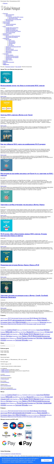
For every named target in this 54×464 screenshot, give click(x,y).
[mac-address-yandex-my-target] (6, 112)
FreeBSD (29, 329)
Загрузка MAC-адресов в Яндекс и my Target (17, 115)
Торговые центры (40, 324)
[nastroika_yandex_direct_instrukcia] (6, 262)
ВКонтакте (3, 336)
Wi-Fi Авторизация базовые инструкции (18, 318)
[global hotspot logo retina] (10, 11)
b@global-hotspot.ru (5, 382)
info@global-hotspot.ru (5, 375)
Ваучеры (9, 336)
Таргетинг (18, 340)
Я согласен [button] (46, 460)
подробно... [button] (30, 461)
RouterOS (30, 332)
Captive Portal (12, 330)
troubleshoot (6, 318)
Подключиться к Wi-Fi (15, 1)
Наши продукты (12, 324)
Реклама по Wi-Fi (21, 324)
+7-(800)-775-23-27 (5, 370)
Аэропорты (34, 320)
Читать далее (3, 96)
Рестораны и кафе (31, 324)
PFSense (24, 332)
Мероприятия (4, 324)
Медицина (49, 322)
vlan (18, 334)
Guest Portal (40, 330)
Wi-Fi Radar (23, 334)
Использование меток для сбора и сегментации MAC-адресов (23, 85)
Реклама (24, 338)
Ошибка (15, 338)
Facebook (24, 330)
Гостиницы (4, 322)
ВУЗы (48, 320)
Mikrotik (9, 332)
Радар (19, 338)
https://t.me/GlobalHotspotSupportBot (8, 389)
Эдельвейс (30, 340)
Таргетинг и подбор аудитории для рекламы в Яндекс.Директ (23, 204)
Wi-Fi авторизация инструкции (19, 320)
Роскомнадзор (31, 338)
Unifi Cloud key (14, 334)
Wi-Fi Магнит (34, 318)
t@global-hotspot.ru (5, 378)
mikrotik (2, 318)
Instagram (3, 332)
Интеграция (37, 336)
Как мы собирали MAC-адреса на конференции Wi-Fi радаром (23, 144)
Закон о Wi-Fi (12, 322)
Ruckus (35, 332)
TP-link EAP (49, 332)
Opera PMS (20, 332)
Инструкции (21, 322)
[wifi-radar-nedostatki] (6, 231)
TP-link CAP (42, 332)
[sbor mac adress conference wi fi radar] (6, 141)
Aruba (5, 329)
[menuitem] (28, 17)
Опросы (12, 338)
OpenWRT (15, 332)
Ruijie (38, 332)
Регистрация (3, 1)
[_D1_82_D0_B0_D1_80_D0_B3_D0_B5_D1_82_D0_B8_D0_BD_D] (6, 292)
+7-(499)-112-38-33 (5, 369)
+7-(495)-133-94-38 (5, 372)
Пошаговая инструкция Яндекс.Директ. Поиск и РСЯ (20, 265)
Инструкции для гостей (30, 322)
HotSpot (47, 330)
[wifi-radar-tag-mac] (6, 82)
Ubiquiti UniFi (5, 334)
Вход (8, 1)
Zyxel (42, 334)
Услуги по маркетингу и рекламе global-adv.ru (11, 453)
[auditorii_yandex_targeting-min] (6, 201)
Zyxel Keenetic (47, 334)
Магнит (7, 338)
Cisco (18, 330)
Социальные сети (10, 340)
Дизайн (20, 336)
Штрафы (25, 340)
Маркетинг (43, 322)
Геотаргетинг (15, 336)
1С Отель (2, 329)
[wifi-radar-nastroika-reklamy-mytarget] (6, 170)
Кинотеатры (37, 322)
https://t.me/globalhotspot (6, 385)
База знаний (42, 320)
